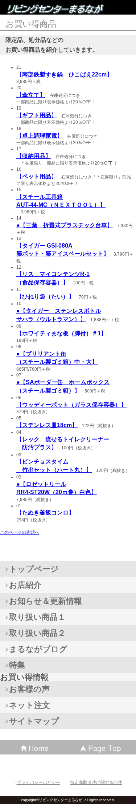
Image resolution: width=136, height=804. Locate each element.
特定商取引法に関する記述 (96, 782)
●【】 (64, 225)
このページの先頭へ (19, 532)
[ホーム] (34, 747)
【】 (64, 74)
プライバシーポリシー (38, 782)
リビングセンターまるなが (58, 9)
